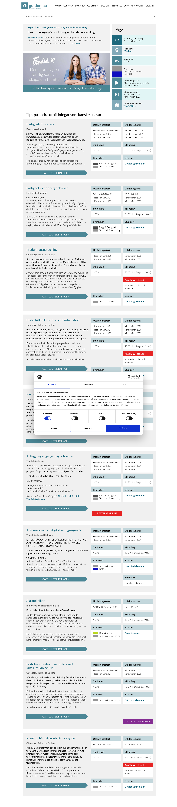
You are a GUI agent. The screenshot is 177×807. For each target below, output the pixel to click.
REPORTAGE (117, 6)
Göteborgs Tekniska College (40, 254)
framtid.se (75, 43)
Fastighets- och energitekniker (47, 188)
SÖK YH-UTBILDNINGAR (63, 6)
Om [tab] (124, 385)
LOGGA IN (150, 6)
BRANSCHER (80, 6)
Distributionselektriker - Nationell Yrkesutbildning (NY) (49, 666)
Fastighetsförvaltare (40, 124)
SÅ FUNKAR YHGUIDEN (133, 6)
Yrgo (30, 27)
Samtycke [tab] (52, 385)
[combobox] (88, 16)
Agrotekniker (35, 601)
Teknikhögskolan (35, 461)
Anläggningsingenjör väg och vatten (50, 456)
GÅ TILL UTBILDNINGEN (55, 172)
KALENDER (105, 6)
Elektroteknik (35, 37)
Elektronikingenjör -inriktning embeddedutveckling (60, 27)
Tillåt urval (88, 428)
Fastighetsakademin (36, 129)
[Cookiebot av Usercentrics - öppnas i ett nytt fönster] (129, 377)
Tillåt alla (123, 428)
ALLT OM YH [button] (92, 6)
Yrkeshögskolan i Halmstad (40, 535)
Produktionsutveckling (41, 249)
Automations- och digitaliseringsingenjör (53, 530)
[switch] (75, 418)
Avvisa (54, 428)
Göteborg (128, 51)
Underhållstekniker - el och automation (52, 320)
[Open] (154, 16)
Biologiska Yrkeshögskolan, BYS (42, 605)
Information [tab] (88, 385)
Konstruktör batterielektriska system (51, 738)
